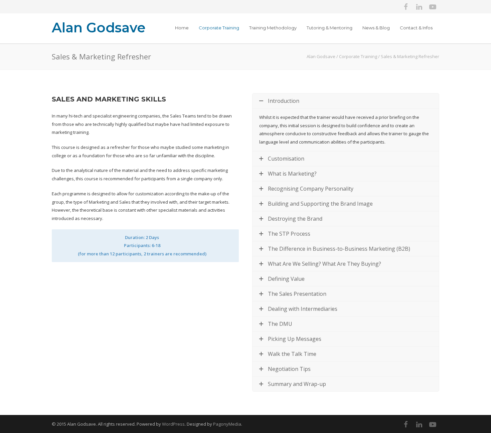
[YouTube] (432, 6)
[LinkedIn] (419, 6)
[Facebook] (406, 6)
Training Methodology (273, 27)
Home (182, 27)
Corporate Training (219, 27)
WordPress (173, 424)
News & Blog (376, 27)
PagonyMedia (227, 424)
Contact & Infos (416, 27)
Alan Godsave (99, 27)
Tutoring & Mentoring (329, 27)
